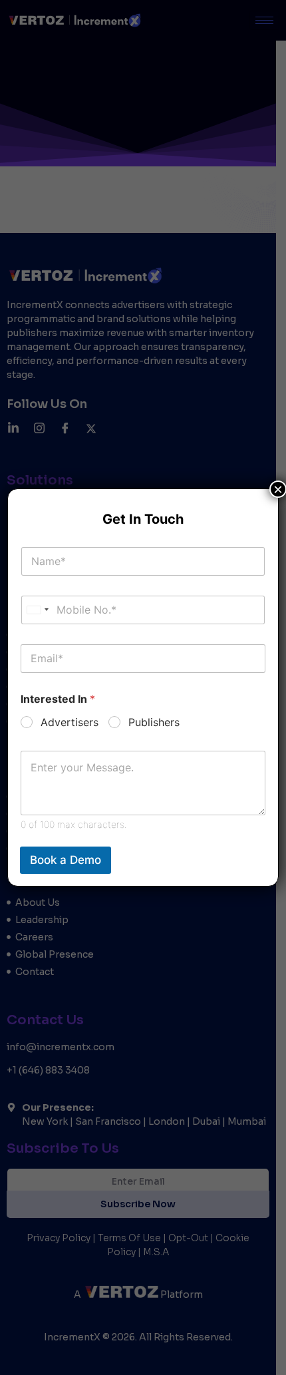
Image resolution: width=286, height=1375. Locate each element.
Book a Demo (65, 860)
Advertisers (69, 722)
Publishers (154, 722)
